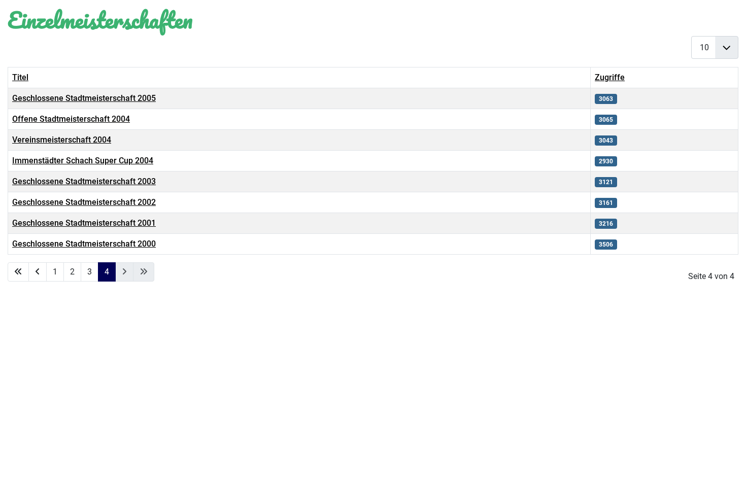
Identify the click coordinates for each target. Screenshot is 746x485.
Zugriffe (610, 77)
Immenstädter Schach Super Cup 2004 (82, 160)
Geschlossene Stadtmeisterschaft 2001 (84, 223)
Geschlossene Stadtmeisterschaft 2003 (84, 181)
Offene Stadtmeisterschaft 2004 (71, 119)
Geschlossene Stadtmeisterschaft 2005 (84, 98)
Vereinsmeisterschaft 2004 (61, 140)
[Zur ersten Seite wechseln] (18, 272)
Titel (20, 77)
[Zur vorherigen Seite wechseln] (37, 272)
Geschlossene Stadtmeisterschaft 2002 (84, 202)
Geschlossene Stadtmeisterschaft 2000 (84, 244)
